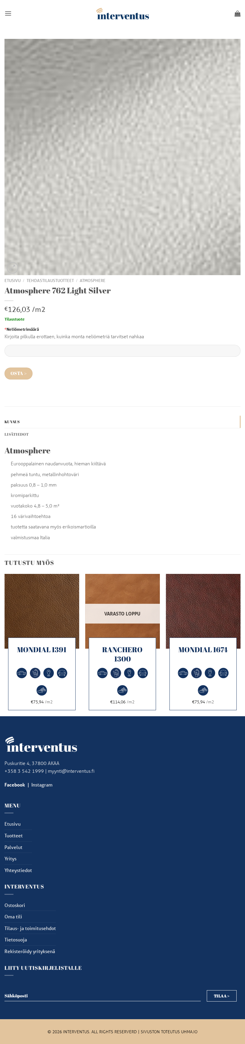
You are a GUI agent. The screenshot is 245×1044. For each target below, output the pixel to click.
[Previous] (4, 644)
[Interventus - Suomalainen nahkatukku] (122, 13)
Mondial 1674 (203, 649)
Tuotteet (13, 835)
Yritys (10, 858)
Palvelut (13, 847)
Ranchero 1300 (122, 654)
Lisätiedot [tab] (16, 434)
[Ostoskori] (238, 13)
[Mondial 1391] (41, 611)
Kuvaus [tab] (12, 421)
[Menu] (8, 13)
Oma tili (13, 916)
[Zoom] (12, 268)
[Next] (240, 644)
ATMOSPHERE (92, 280)
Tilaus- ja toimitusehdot (30, 928)
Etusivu (12, 280)
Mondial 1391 (41, 649)
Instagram (42, 784)
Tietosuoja (15, 939)
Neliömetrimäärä (21, 329)
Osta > (18, 373)
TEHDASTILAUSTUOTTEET (50, 280)
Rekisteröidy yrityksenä (29, 951)
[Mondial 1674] (203, 611)
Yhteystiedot (18, 870)
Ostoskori (14, 905)
